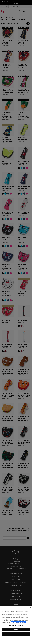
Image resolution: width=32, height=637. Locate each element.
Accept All (16, 634)
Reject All (16, 629)
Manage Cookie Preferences (16, 625)
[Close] (30, 607)
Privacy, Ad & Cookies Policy (18, 622)
